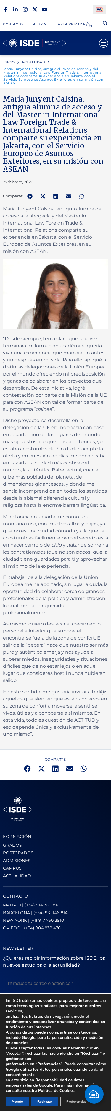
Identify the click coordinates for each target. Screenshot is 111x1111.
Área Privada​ (71, 24)
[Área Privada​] (89, 24)
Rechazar (44, 1101)
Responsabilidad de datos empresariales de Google (45, 1082)
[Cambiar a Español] (99, 9)
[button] (30, 196)
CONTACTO (15, 896)
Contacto (13, 24)
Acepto (17, 1101)
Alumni (40, 24)
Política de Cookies (56, 1090)
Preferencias (76, 1101)
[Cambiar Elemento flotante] (94, 1094)
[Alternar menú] (103, 43)
